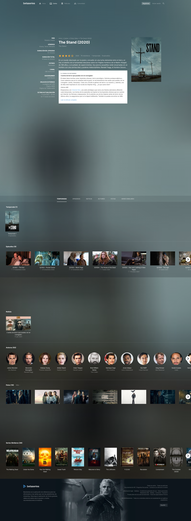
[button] (18, 327)
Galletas (136, 491)
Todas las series (151, 485)
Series (66, 38)
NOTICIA (89, 199)
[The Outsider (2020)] (176, 457)
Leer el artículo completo (69, 100)
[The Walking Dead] (12, 457)
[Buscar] (163, 3)
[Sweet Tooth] (61, 457)
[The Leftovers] (110, 457)
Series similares (127, 199)
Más (17, 385)
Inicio (60, 38)
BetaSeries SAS (144, 492)
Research (165, 492)
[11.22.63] (127, 457)
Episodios (76, 199)
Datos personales (163, 491)
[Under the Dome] (28, 457)
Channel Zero (76, 90)
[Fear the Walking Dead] (45, 457)
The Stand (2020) (86, 38)
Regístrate (146, 3)
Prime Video (74, 38)
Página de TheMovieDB (47, 88)
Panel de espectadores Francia (159, 494)
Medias (152, 492)
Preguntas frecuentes (142, 487)
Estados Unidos (50, 40)
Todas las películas (162, 485)
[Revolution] (143, 457)
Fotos (113, 199)
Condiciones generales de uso (148, 491)
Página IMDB (50, 86)
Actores (101, 199)
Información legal (128, 491)
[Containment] (160, 457)
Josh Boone (51, 78)
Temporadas (62, 199)
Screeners (158, 492)
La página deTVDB (49, 84)
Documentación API (129, 487)
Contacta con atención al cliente (159, 487)
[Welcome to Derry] (94, 457)
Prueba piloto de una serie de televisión (138, 494)
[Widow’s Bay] (78, 457)
